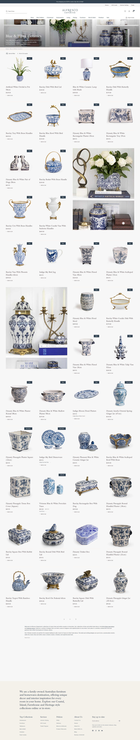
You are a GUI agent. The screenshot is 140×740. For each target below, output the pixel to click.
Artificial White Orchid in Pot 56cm (18, 88)
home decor (96, 626)
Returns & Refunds (61, 726)
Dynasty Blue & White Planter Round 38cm (18, 412)
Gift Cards (114, 5)
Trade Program (44, 726)
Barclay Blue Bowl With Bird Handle (51, 134)
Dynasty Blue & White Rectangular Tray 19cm (115, 134)
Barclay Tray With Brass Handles (19, 133)
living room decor (109, 626)
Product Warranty (61, 729)
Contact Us (77, 720)
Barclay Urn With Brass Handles (19, 225)
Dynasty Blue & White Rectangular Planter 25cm (83, 134)
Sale (108, 17)
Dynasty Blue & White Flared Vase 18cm (85, 366)
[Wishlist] (125, 11)
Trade (132, 5)
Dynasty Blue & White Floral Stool (84, 319)
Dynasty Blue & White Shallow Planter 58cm (51, 412)
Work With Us (78, 729)
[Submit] (119, 721)
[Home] (70, 11)
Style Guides (23, 735)
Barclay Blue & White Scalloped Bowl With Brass (119, 458)
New (32, 17)
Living (68, 17)
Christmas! (50, 17)
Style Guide (131, 17)
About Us (78, 717)
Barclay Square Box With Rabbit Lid (19, 553)
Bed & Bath (92, 17)
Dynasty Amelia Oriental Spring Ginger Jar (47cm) (119, 412)
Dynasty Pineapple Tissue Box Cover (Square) (18, 504)
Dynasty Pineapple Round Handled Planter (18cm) (116, 504)
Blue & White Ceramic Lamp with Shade (85, 88)
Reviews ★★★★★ (79, 735)
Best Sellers (40, 17)
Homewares (60, 17)
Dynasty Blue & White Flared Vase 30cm (85, 273)
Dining (75, 17)
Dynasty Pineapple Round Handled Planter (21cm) (116, 553)
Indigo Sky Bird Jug (47, 272)
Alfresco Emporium (36, 626)
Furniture (83, 17)
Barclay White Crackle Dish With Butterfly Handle (119, 319)
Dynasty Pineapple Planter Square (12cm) (19, 458)
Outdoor (101, 17)
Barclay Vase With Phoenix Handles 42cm (16, 273)
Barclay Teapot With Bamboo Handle (18, 599)
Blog (75, 732)
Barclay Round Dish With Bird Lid (51, 553)
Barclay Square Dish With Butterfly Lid (83, 599)
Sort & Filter (12, 53)
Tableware (22, 726)
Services (43, 717)
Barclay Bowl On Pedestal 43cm (52, 598)
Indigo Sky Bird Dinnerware (50, 457)
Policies (59, 717)
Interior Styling (124, 5)
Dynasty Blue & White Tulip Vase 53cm (120, 366)
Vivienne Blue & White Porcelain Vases (52, 504)
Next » (76, 619)
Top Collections (26, 717)
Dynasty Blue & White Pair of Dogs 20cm (18, 180)
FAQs (57, 720)
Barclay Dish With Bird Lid (50, 87)
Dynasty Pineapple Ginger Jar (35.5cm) (118, 599)
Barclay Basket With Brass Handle (53, 179)
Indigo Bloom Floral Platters (84, 411)
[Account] (129, 11)
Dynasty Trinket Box (81, 552)
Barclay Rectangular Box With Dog (85, 504)
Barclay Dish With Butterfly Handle (117, 88)
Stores (107, 5)
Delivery (58, 723)
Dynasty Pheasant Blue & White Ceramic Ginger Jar (86, 458)
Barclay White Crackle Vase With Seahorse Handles (52, 227)
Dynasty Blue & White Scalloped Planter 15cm (119, 273)
